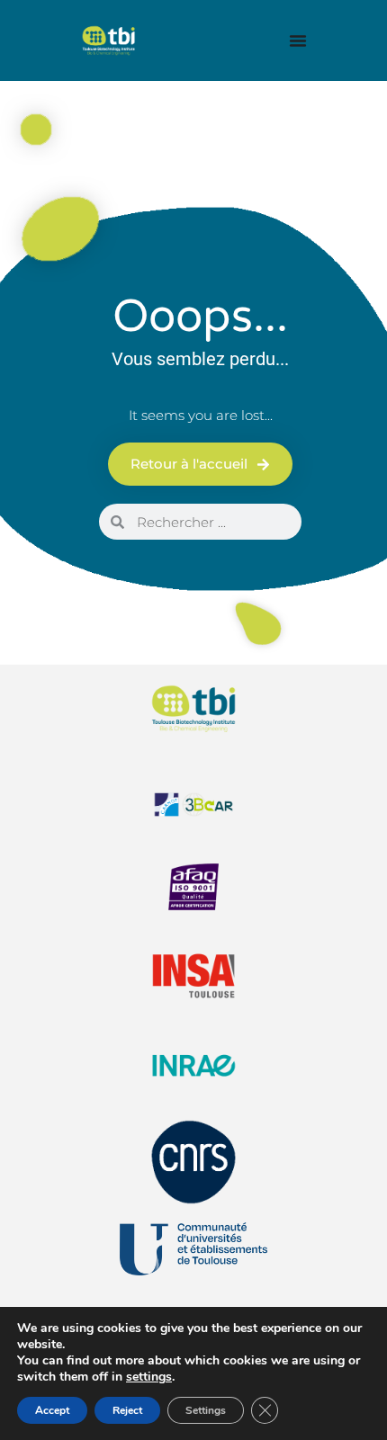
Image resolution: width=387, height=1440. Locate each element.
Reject (127, 1410)
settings (149, 1377)
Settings (205, 1410)
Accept (52, 1410)
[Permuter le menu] (298, 40)
